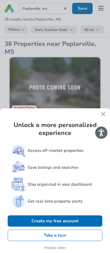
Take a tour (55, 235)
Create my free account (55, 221)
